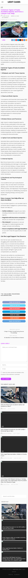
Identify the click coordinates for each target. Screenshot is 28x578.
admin (4, 408)
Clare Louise (6, 16)
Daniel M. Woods (7, 433)
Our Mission (17, 574)
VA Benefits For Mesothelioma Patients (14, 337)
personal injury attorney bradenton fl (11, 259)
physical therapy (16, 293)
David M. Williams (7, 458)
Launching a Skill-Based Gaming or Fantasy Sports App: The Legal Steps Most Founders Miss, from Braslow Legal (14, 480)
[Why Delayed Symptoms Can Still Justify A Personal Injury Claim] (14, 419)
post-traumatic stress (6, 295)
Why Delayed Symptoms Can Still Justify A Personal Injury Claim (13, 430)
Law (2, 7)
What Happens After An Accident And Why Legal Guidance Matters (14, 538)
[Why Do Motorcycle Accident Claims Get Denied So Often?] (14, 395)
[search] (25, 2)
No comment (5, 17)
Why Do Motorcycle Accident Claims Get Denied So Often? (13, 515)
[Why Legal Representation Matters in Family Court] (14, 444)
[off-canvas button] (2, 2)
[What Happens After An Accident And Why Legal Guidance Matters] (14, 535)
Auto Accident (7, 293)
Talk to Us (10, 574)
